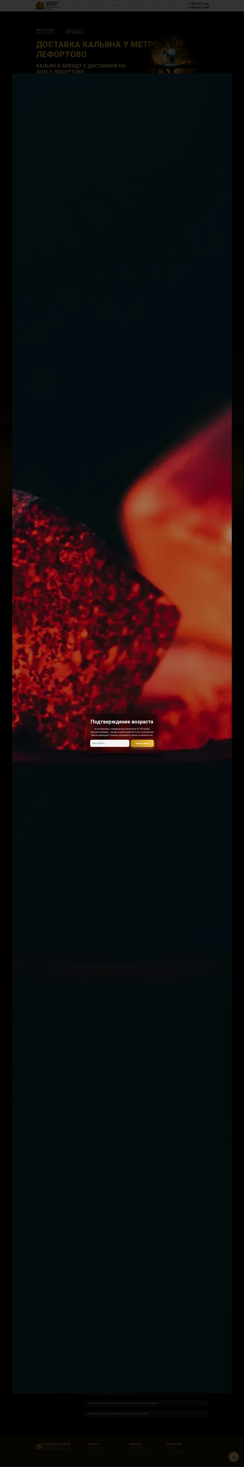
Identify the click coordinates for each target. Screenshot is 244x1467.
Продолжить (142, 743)
